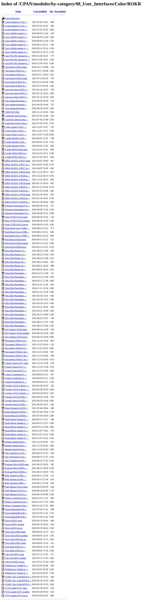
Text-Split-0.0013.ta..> (15, 550)
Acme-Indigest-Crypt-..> (16, 22)
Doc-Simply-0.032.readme (17, 333)
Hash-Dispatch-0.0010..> (16, 408)
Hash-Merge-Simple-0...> (16, 419)
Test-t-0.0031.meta (13, 520)
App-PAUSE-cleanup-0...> (17, 56)
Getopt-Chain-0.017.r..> (16, 367)
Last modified (40, 11)
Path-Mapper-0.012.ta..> (16, 494)
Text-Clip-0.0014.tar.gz (15, 539)
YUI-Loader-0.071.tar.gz (16, 595)
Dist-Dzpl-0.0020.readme (16, 243)
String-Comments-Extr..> (16, 498)
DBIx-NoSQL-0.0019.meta (17, 183)
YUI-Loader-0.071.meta (16, 588)
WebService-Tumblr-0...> (16, 565)
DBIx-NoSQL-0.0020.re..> (17, 198)
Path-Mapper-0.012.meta (16, 487)
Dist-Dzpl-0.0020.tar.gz (15, 247)
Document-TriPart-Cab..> (16, 352)
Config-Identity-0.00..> (15, 138)
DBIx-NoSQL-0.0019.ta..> (17, 191)
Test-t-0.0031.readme (14, 524)
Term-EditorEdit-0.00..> (16, 509)
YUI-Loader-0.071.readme (17, 592)
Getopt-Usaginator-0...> (16, 374)
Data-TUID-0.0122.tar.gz (16, 224)
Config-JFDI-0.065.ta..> (16, 157)
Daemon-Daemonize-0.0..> (17, 206)
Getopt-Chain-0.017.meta (16, 363)
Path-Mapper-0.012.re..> (16, 490)
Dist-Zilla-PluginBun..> (16, 273)
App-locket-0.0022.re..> (16, 82)
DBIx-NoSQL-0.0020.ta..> (17, 202)
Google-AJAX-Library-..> (17, 385)
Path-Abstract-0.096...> (15, 475)
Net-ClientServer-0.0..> (15, 453)
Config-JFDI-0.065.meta (16, 149)
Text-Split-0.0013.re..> (15, 547)
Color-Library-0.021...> (16, 127)
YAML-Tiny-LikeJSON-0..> (18, 577)
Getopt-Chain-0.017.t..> (16, 370)
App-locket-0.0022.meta (16, 78)
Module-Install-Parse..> (15, 442)
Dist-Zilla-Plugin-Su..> (15, 262)
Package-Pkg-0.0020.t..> (16, 472)
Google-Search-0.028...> (16, 397)
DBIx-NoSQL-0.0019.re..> (17, 187)
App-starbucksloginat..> (16, 101)
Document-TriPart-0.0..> (16, 340)
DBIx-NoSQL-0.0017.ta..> (17, 168)
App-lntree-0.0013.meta (16, 67)
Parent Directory (12, 18)
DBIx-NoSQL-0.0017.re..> (17, 164)
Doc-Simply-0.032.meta (16, 329)
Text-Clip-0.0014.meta (15, 532)
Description (60, 11)
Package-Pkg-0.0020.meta (17, 464)
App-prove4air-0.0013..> (16, 89)
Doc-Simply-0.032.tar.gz (16, 337)
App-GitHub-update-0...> (16, 44)
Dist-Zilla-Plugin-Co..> (15, 251)
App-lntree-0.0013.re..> (16, 71)
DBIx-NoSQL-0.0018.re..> (17, 176)
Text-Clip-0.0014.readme (16, 535)
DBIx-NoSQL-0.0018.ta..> (17, 179)
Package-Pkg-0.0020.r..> (16, 468)
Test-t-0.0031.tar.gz (14, 528)
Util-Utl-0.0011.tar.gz (14, 562)
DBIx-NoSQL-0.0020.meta (17, 194)
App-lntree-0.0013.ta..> (15, 74)
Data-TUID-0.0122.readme (17, 221)
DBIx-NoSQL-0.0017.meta (17, 161)
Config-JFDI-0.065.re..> (16, 153)
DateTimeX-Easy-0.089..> (17, 228)
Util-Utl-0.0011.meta (14, 554)
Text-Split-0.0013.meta (15, 543)
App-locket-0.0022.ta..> (16, 86)
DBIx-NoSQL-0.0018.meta (17, 172)
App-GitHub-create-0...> (16, 33)
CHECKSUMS (12, 112)
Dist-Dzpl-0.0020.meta (15, 239)
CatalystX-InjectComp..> (16, 116)
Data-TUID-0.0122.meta (16, 217)
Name (18, 11)
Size (51, 11)
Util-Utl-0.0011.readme (15, 558)
